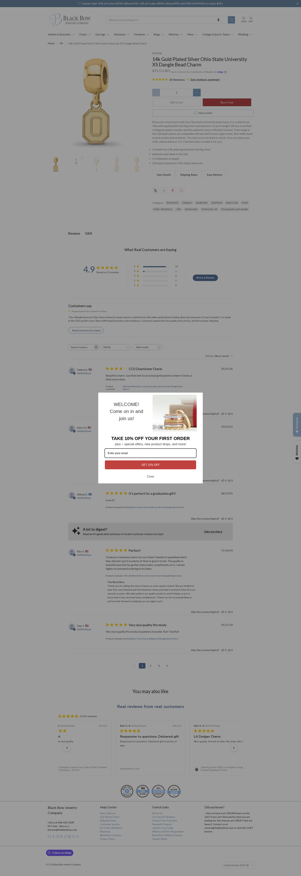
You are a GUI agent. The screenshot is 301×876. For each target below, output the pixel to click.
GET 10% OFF (150, 464)
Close (150, 476)
